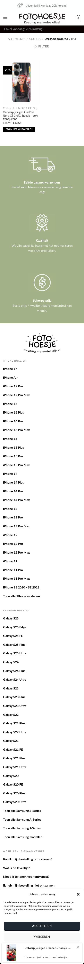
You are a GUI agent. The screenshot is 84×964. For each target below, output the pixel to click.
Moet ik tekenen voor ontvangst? (26, 876)
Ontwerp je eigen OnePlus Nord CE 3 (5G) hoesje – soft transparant (20, 116)
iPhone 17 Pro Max (16, 395)
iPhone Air (10, 377)
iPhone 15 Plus (13, 447)
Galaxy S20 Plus (14, 793)
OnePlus (35, 39)
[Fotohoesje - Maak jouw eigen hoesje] (42, 18)
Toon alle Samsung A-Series (22, 819)
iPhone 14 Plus (13, 482)
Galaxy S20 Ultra (14, 802)
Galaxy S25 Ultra (14, 653)
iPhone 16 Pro (13, 421)
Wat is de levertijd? (16, 868)
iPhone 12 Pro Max (16, 552)
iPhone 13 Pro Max (16, 526)
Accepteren (42, 926)
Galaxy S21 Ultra (14, 767)
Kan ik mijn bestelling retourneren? (27, 859)
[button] (78, 894)
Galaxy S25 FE (13, 636)
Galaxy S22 (11, 714)
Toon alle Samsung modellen (22, 837)
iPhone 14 (10, 473)
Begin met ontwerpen (19, 129)
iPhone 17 (10, 368)
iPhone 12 (10, 535)
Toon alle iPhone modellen (21, 596)
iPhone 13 (10, 508)
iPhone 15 (10, 438)
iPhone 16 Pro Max (16, 430)
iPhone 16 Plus (13, 412)
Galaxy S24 (11, 662)
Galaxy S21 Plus (14, 758)
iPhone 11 (10, 561)
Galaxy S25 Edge (14, 627)
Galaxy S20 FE (13, 784)
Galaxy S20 (11, 776)
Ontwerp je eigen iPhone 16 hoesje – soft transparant (48, 948)
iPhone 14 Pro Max (16, 500)
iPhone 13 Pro (13, 517)
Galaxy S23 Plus (14, 697)
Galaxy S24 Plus (14, 671)
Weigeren (42, 936)
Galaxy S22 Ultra (14, 732)
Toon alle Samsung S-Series (22, 810)
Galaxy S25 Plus (14, 644)
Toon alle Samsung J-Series (22, 828)
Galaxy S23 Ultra (14, 706)
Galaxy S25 (11, 618)
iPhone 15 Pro (13, 456)
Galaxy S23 (11, 688)
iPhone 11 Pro (13, 570)
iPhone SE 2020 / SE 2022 (21, 587)
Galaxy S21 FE (13, 749)
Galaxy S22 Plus (14, 723)
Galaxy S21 (11, 740)
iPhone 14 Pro (13, 491)
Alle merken (16, 39)
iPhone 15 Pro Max (16, 465)
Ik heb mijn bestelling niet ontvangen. (29, 885)
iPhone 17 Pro (13, 386)
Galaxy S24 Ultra (14, 679)
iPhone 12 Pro (13, 543)
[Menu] (5, 18)
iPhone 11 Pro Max (16, 578)
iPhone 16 (10, 404)
